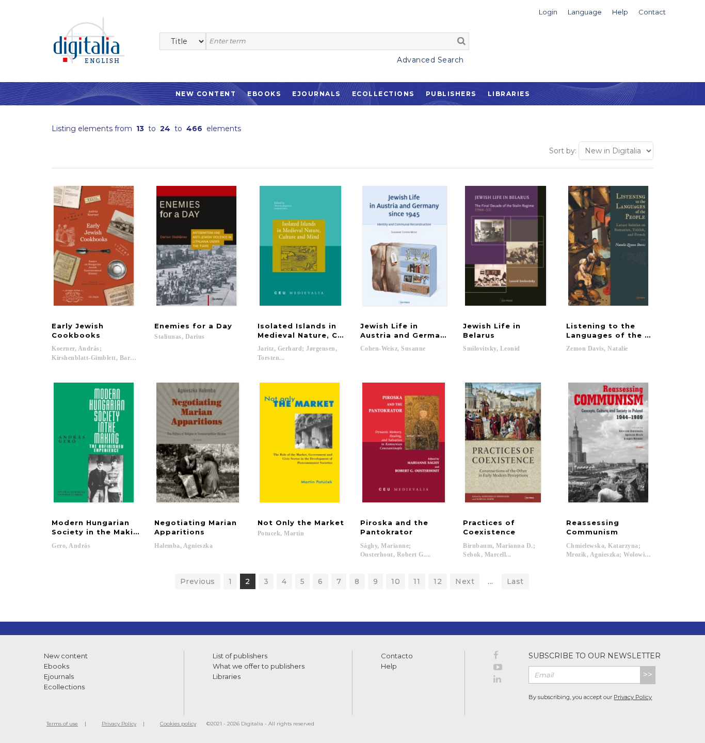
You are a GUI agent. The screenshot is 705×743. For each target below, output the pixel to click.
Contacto (397, 656)
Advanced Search (430, 60)
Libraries (509, 94)
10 (395, 581)
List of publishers (240, 656)
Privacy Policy (633, 697)
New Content (205, 94)
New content (66, 656)
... (490, 581)
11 (416, 581)
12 (438, 581)
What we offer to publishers (259, 666)
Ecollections (383, 94)
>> (647, 674)
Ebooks (264, 94)
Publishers (451, 94)
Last (515, 581)
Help (389, 666)
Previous (197, 581)
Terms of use (62, 723)
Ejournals (316, 94)
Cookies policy (178, 723)
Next (464, 581)
